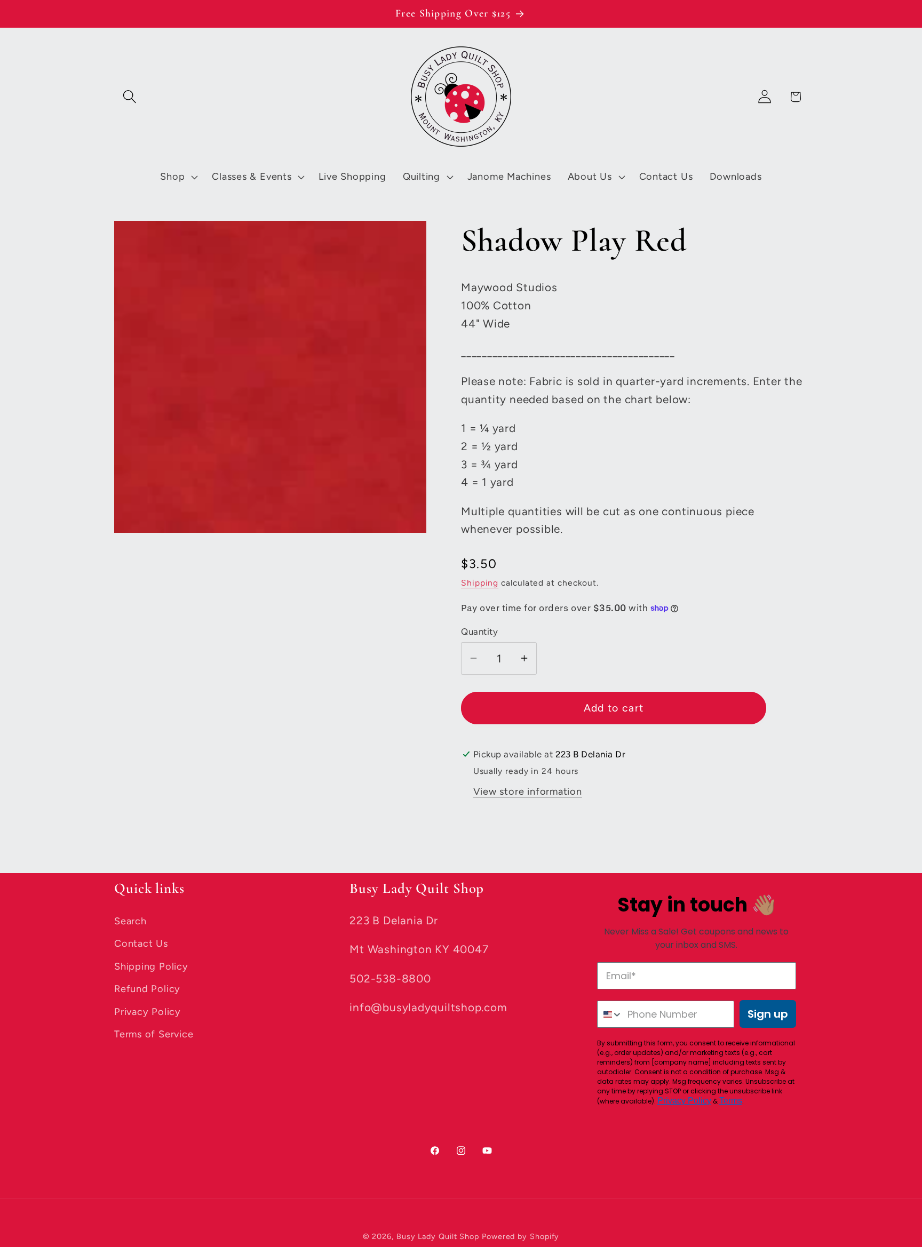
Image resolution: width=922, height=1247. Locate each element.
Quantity (479, 631)
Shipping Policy (151, 966)
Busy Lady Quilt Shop (439, 1236)
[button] (129, 97)
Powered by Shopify (520, 1236)
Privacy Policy (147, 1012)
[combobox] (610, 1014)
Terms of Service (153, 1034)
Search (130, 921)
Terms (730, 1100)
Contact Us (141, 943)
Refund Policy (147, 989)
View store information (527, 791)
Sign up (768, 1013)
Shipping (479, 583)
